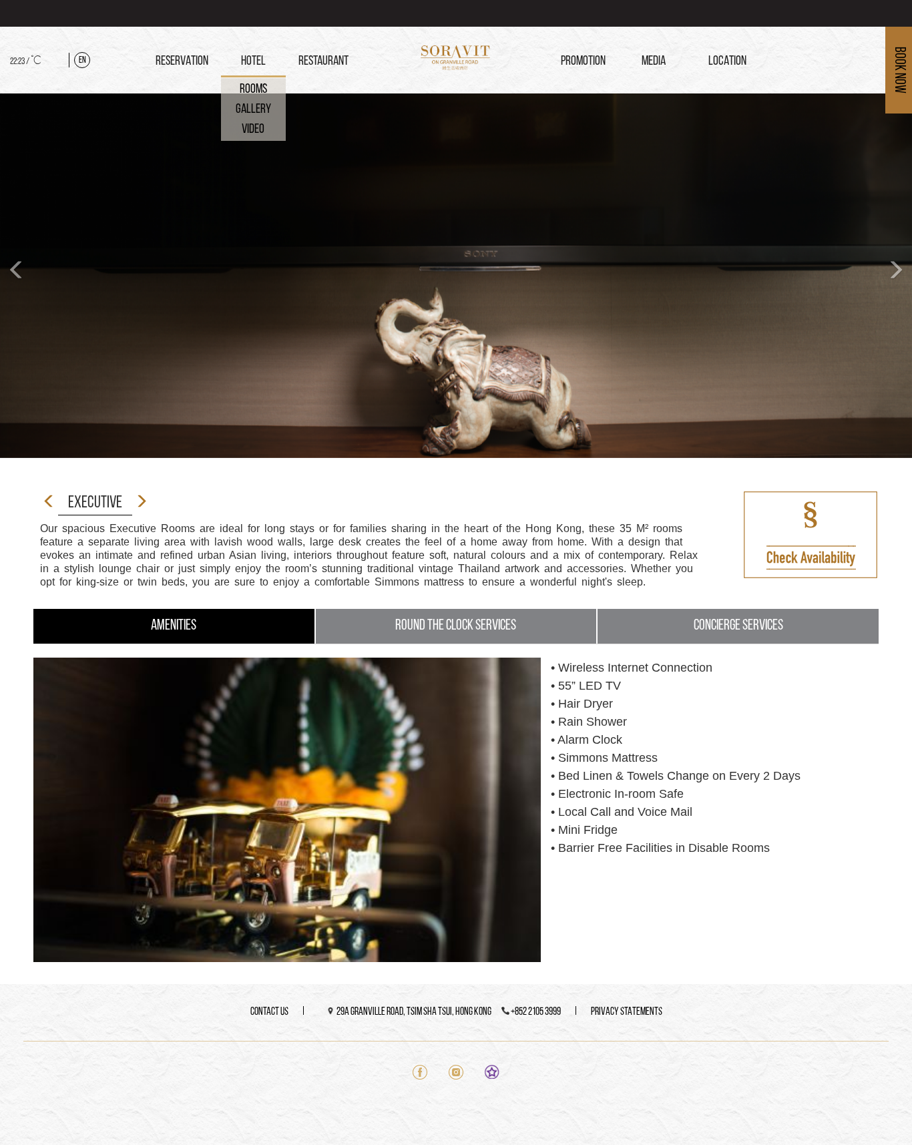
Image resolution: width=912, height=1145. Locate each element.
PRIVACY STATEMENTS (626, 1012)
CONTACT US (269, 1012)
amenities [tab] (173, 626)
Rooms (253, 89)
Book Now (899, 70)
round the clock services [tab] (455, 626)
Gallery (253, 109)
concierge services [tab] (738, 626)
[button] (16, 275)
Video (253, 129)
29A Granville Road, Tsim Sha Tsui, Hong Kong (413, 1012)
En (82, 60)
